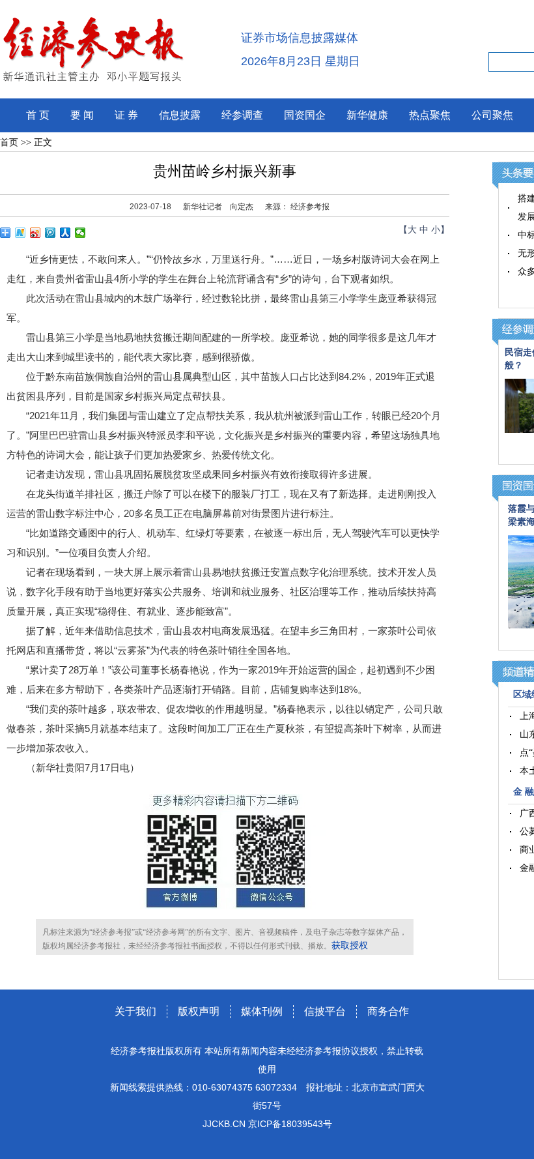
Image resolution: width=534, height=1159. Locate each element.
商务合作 (388, 1011)
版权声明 (198, 1011)
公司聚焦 (492, 115)
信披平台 (325, 1011)
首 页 (37, 115)
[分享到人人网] (65, 232)
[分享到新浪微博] (35, 232)
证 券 (126, 115)
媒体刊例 (262, 1011)
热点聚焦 (430, 115)
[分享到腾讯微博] (50, 232)
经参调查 (242, 115)
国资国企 (305, 115)
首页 (9, 142)
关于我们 (135, 1011)
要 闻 (82, 115)
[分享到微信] (80, 232)
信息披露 (180, 115)
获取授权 (349, 945)
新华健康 (367, 115)
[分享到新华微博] (20, 232)
